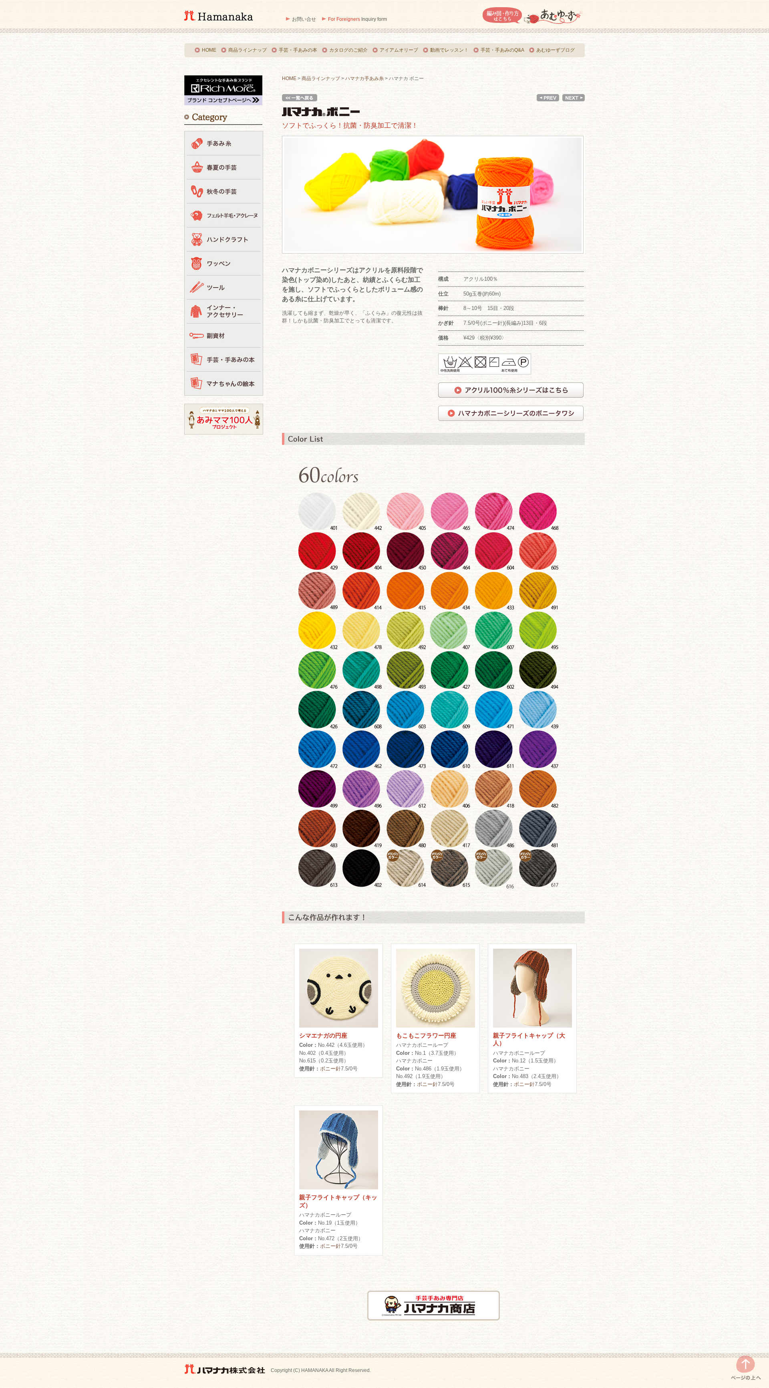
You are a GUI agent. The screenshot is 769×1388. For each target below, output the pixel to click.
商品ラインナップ (247, 50)
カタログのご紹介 (348, 50)
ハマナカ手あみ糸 (364, 78)
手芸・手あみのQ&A (502, 50)
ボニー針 (330, 1069)
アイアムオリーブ (399, 50)
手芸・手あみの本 (298, 50)
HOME (209, 50)
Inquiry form (357, 19)
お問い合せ (304, 19)
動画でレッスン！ (449, 50)
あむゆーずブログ (555, 50)
